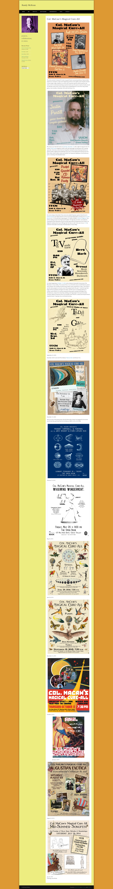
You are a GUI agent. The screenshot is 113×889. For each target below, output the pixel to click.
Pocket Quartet (50, 216)
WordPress (89, 887)
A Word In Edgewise (81, 218)
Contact (67, 11)
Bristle (23, 54)
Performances (53, 11)
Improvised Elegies (25, 56)
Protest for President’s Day (26, 47)
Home (23, 11)
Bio (28, 11)
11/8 (86, 223)
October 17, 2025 (62, 283)
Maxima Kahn (70, 357)
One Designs (84, 887)
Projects (35, 11)
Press (22, 51)
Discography (43, 11)
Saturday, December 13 (68, 146)
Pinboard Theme (77, 887)
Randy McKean (29, 5)
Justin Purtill (53, 148)
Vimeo (90, 5)
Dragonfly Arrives (25, 60)
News (61, 11)
